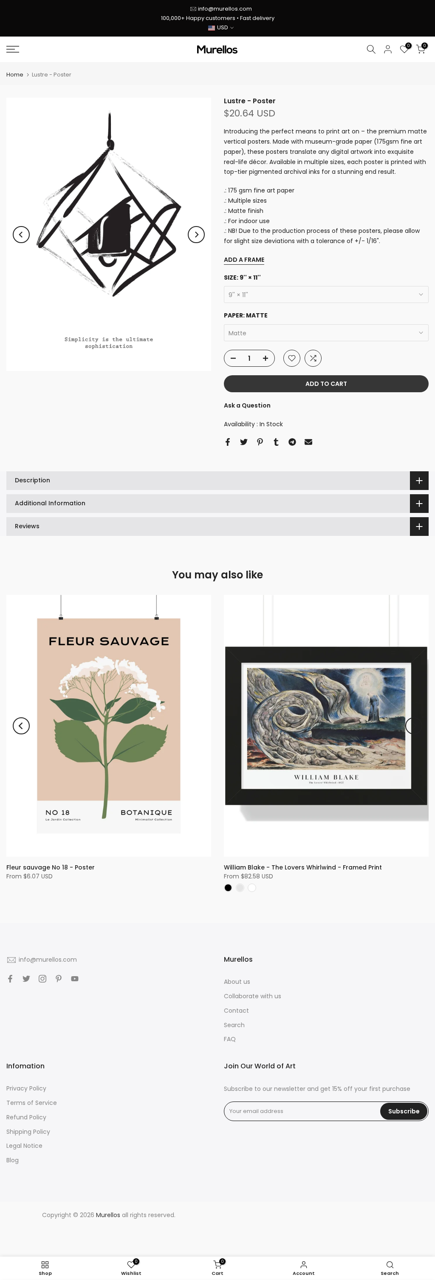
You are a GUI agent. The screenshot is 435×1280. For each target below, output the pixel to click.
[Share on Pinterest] (260, 442)
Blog (12, 1160)
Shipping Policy (28, 1131)
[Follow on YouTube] (75, 979)
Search (234, 1025)
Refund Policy (26, 1117)
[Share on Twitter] (244, 442)
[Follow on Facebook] (10, 979)
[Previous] (21, 234)
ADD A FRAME (244, 259)
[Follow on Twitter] (26, 979)
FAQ (230, 1039)
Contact (236, 1010)
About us (237, 981)
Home (14, 75)
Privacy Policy (26, 1088)
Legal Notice (24, 1145)
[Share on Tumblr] (276, 442)
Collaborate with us (252, 996)
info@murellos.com (225, 9)
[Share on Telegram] (292, 442)
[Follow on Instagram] (42, 979)
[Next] (196, 234)
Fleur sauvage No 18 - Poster (50, 867)
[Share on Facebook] (228, 442)
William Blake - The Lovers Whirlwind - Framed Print (303, 867)
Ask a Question (247, 405)
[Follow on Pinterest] (58, 979)
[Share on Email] (308, 442)
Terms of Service (31, 1103)
